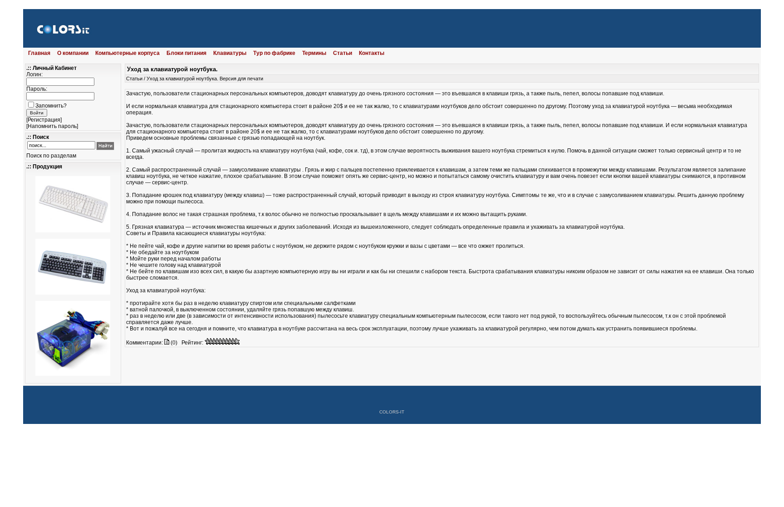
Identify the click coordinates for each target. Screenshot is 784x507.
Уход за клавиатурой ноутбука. (182, 78)
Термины (314, 53)
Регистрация (44, 120)
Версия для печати (241, 78)
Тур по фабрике (274, 53)
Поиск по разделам (51, 156)
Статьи (342, 53)
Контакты (371, 53)
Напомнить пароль (52, 126)
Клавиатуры (229, 53)
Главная (39, 53)
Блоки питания (186, 53)
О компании (72, 53)
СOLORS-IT (391, 411)
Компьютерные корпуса (127, 53)
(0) (173, 343)
